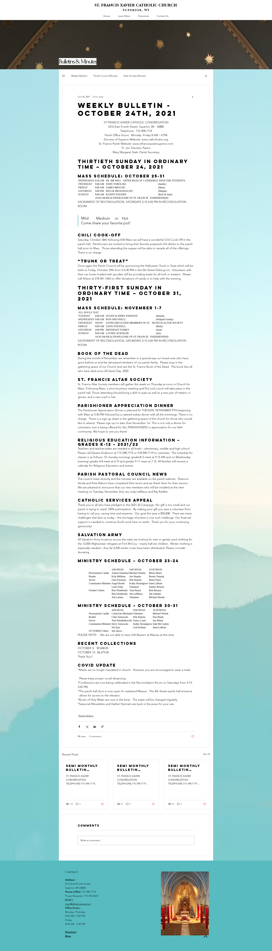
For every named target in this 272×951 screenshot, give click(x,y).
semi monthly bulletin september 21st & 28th (84, 768)
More (68, 936)
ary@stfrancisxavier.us (79, 903)
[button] (205, 75)
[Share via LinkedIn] (94, 726)
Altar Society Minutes (135, 75)
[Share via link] (102, 726)
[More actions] (192, 97)
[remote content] (136, 189)
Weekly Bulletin (79, 75)
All (63, 75)
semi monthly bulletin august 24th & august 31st (185, 768)
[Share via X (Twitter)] (86, 726)
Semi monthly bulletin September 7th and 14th (134, 768)
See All (206, 754)
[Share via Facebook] (79, 726)
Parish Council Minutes (105, 75)
